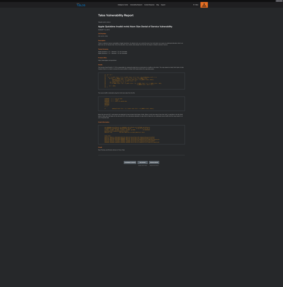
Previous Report (154, 162)
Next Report (143, 162)
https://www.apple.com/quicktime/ (107, 60)
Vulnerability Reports (130, 162)
